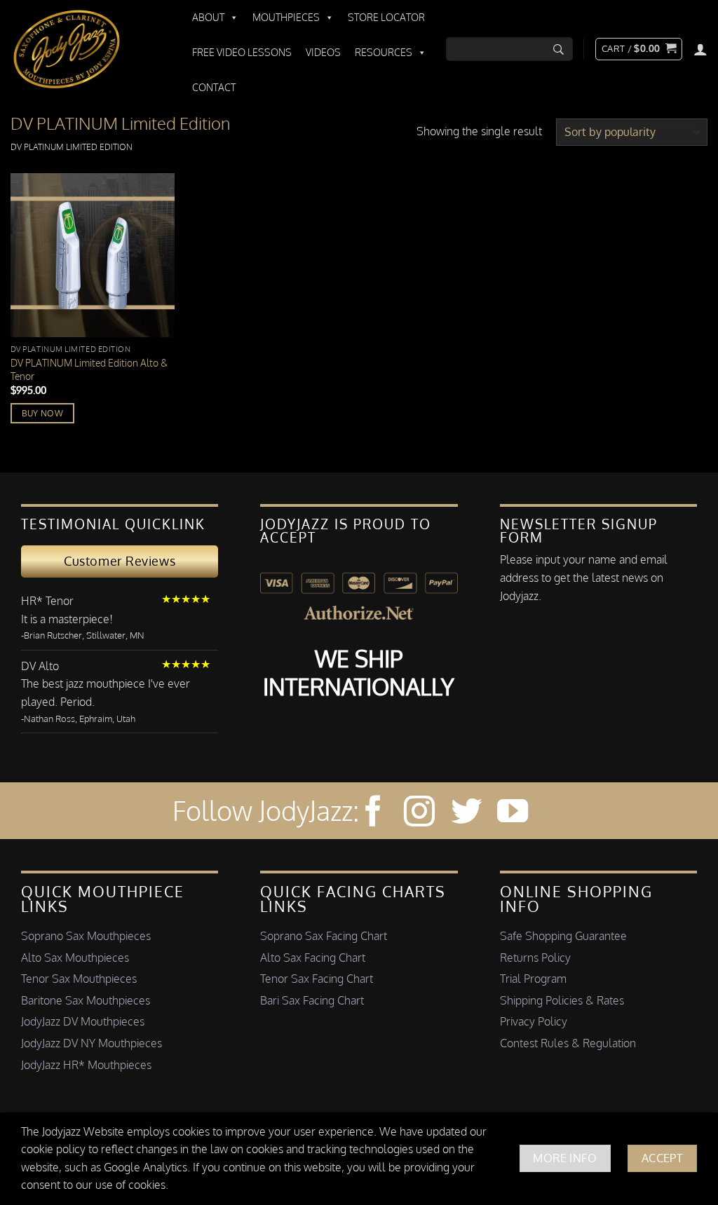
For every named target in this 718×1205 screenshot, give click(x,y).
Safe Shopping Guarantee (563, 936)
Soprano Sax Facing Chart (323, 936)
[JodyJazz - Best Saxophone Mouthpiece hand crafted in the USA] (87, 49)
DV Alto (40, 666)
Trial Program (533, 979)
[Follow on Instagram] (419, 813)
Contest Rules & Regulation (568, 1043)
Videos (323, 52)
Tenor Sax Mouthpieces (79, 979)
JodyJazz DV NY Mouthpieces (91, 1043)
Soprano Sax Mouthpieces (86, 936)
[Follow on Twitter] (466, 813)
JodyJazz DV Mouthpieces (82, 1021)
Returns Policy (535, 958)
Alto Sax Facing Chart (312, 958)
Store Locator (386, 17)
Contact (214, 87)
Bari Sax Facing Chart (312, 1000)
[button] (638, 49)
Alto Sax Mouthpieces (75, 958)
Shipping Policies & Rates (562, 1000)
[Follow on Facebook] (373, 813)
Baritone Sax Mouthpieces (85, 1000)
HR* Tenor (47, 601)
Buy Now (42, 413)
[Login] (700, 49)
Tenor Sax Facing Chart (316, 979)
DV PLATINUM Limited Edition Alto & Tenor (89, 369)
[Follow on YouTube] (512, 813)
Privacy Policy (533, 1021)
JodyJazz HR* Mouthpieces (86, 1065)
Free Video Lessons (242, 52)
